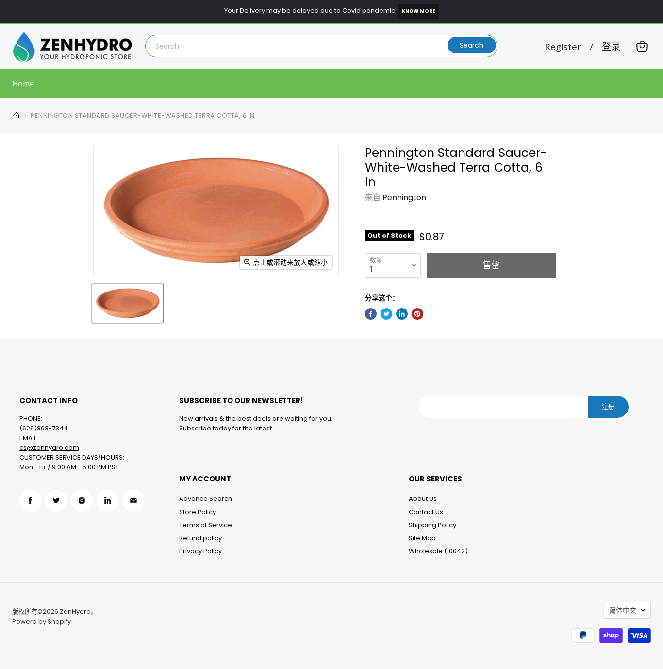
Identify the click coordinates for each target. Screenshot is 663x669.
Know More (418, 11)
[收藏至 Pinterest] (417, 314)
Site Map (422, 538)
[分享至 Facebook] (371, 314)
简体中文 (622, 610)
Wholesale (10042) (438, 551)
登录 (611, 46)
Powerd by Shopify (41, 621)
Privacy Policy (200, 551)
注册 (608, 406)
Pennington (404, 197)
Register (563, 46)
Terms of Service (205, 525)
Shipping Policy (432, 525)
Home (23, 83)
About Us (423, 498)
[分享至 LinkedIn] (402, 314)
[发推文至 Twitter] (386, 314)
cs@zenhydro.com (49, 447)
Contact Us (426, 511)
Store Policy (197, 511)
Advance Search (205, 498)
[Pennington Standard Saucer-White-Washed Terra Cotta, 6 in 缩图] (127, 303)
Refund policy (200, 538)
